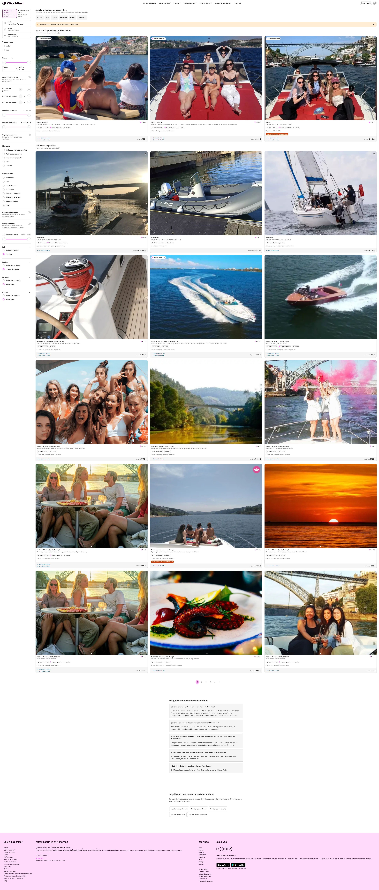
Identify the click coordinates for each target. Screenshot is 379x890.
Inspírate (238, 3)
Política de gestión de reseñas (13, 878)
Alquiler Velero (203, 869)
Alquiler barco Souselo (179, 809)
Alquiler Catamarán (205, 874)
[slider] (4, 62)
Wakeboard (10, 178)
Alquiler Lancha (204, 871)
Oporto (54, 17)
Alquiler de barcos (149, 3)
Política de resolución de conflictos (15, 876)
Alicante (201, 864)
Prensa (6, 854)
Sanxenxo (63, 17)
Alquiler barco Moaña (218, 809)
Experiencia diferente (14, 158)
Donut (8, 182)
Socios (6, 869)
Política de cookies (10, 862)
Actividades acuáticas (14, 154)
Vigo (47, 17)
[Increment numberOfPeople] (29, 89)
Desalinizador (11, 186)
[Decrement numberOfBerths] (21, 102)
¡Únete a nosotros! (10, 871)
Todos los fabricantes (205, 881)
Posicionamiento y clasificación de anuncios (18, 873)
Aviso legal (7, 866)
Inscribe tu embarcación (223, 3)
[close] (373, 24)
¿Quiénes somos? (9, 850)
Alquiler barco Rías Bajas (198, 815)
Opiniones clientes (42, 855)
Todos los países (12, 250)
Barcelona (202, 857)
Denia (200, 859)
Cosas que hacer (164, 3)
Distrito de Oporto (61, 12)
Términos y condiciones (11, 864)
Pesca (8, 162)
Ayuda (6, 847)
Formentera (202, 854)
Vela (7, 50)
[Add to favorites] (374, 38)
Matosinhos (70, 12)
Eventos (9, 166)
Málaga (201, 862)
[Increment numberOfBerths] (29, 102)
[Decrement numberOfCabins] (21, 96)
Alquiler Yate (203, 879)
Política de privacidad (11, 859)
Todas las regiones (13, 265)
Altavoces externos (13, 197)
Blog (5, 881)
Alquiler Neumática (205, 876)
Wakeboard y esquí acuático (16, 150)
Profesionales (8, 857)
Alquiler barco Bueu (178, 815)
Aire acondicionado (13, 193)
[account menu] (375, 3)
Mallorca (201, 852)
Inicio (37, 12)
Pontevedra (82, 17)
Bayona (72, 17)
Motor (8, 46)
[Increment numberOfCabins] (29, 96)
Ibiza (200, 847)
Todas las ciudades (13, 295)
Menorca (201, 850)
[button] (91, 234)
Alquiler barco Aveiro (199, 809)
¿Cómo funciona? (9, 852)
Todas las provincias (13, 280)
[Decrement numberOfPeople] (21, 89)
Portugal (53, 12)
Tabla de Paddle (12, 201)
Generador (10, 189)
